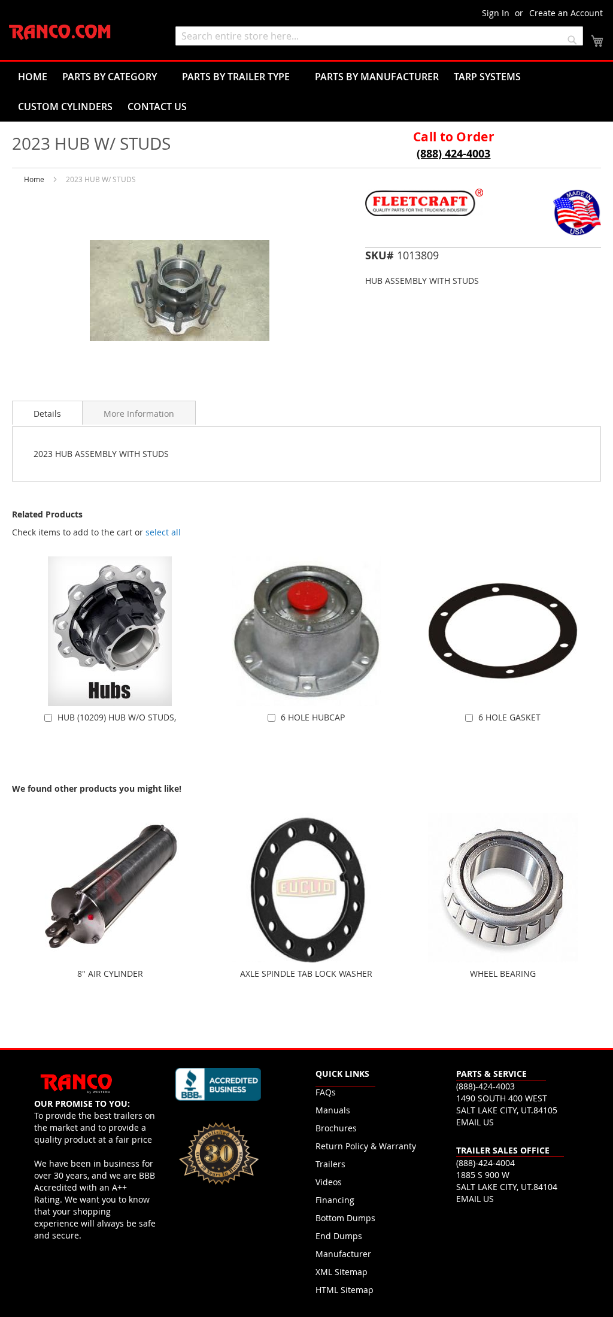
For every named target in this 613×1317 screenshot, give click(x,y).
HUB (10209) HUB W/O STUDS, (116, 717)
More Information (139, 413)
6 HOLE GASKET (509, 717)
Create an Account (566, 13)
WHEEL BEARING (503, 973)
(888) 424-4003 (453, 153)
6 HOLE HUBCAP (313, 717)
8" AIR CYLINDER (110, 973)
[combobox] (379, 36)
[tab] (47, 413)
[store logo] (60, 33)
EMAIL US (475, 1122)
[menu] (306, 92)
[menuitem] (32, 77)
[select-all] (163, 532)
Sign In (495, 13)
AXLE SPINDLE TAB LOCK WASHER (306, 973)
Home (34, 179)
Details (47, 413)
